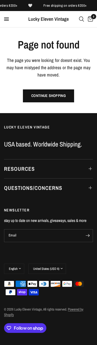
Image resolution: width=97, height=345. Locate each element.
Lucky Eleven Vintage (48, 19)
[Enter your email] (87, 235)
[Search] (81, 19)
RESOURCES (19, 168)
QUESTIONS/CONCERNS (33, 187)
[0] (89, 19)
